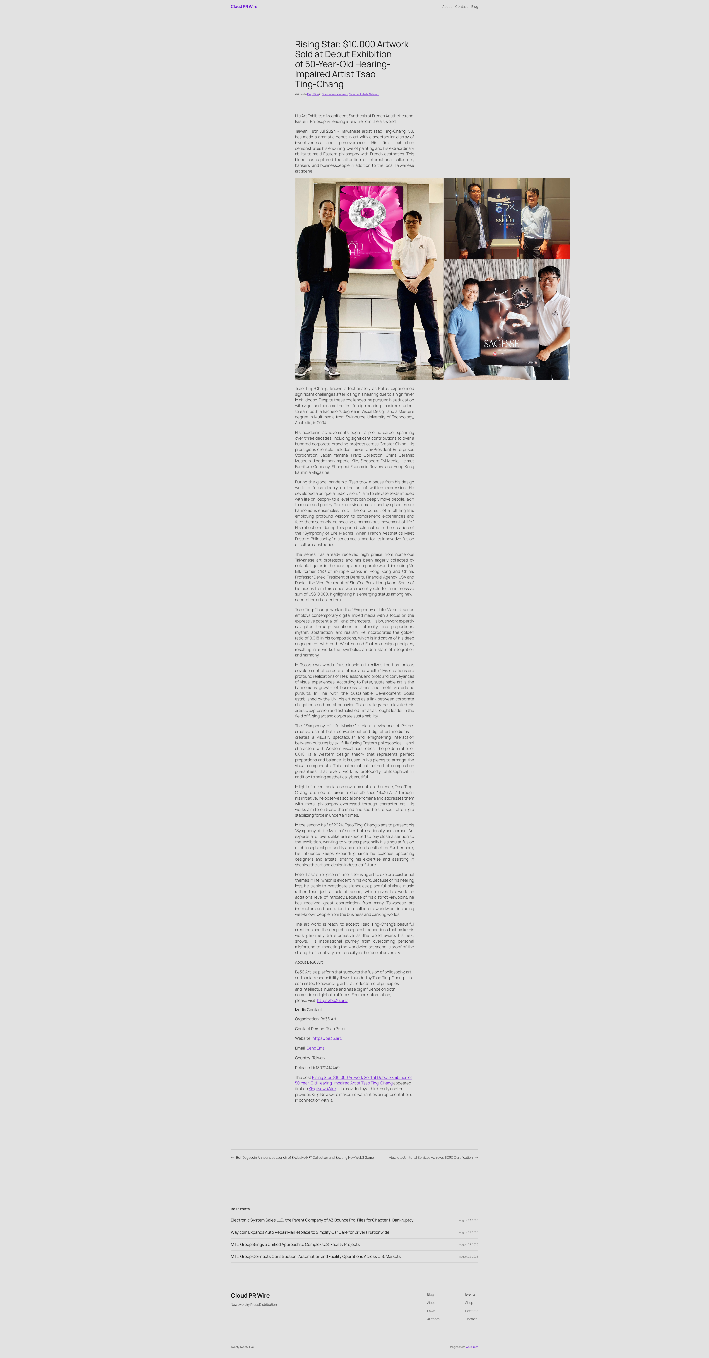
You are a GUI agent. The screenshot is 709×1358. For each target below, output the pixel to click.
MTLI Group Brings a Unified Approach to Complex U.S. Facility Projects (295, 1244)
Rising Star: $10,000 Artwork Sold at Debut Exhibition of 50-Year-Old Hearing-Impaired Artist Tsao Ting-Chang (353, 1080)
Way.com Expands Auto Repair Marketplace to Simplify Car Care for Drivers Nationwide (310, 1232)
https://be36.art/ (327, 1038)
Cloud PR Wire (244, 6)
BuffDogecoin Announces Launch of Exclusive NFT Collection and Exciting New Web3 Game (305, 1157)
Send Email (316, 1048)
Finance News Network (335, 94)
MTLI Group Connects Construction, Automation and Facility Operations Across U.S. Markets (316, 1256)
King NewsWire (322, 1088)
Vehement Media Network (364, 94)
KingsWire (313, 94)
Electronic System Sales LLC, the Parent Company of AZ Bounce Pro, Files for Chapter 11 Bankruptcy (322, 1220)
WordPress (472, 1347)
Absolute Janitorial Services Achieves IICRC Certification (431, 1157)
